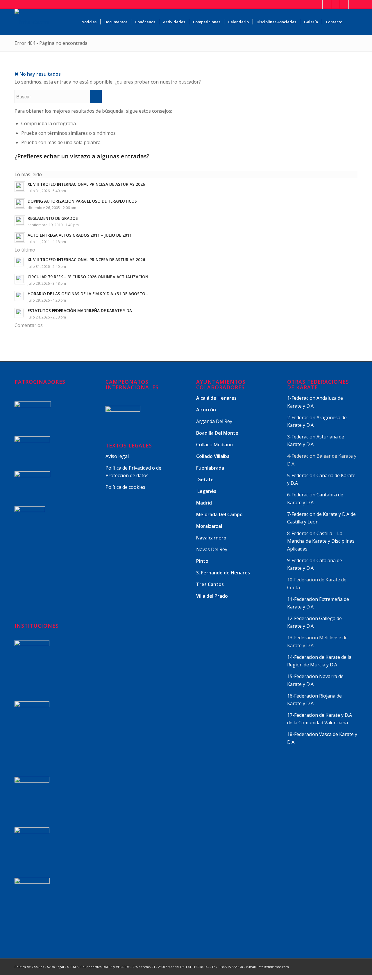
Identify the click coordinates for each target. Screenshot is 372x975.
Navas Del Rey (211, 549)
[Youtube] (344, 4)
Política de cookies (125, 487)
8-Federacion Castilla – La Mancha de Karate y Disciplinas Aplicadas (321, 541)
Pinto (203, 561)
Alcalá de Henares (216, 398)
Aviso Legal (55, 967)
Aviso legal (117, 456)
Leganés (206, 491)
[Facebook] (327, 4)
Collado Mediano (214, 444)
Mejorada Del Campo (219, 514)
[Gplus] (335, 4)
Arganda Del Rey (214, 421)
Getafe (205, 479)
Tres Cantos (210, 584)
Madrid (204, 503)
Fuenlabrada (210, 468)
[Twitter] (318, 4)
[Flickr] (353, 4)
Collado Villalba (213, 456)
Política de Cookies (29, 967)
